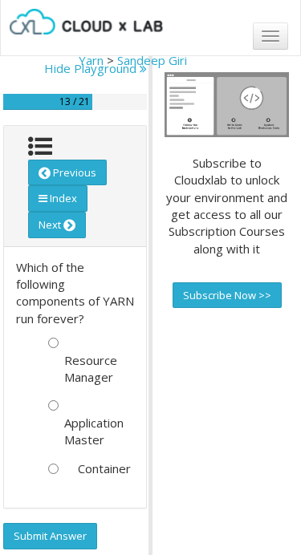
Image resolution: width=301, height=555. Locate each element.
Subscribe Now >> (227, 295)
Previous (73, 172)
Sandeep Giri (152, 60)
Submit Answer (50, 536)
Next (51, 224)
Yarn (91, 60)
